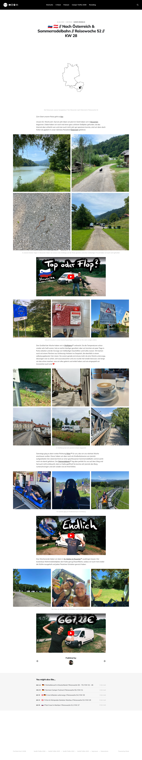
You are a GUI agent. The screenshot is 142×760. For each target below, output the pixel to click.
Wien (68, 454)
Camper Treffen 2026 (79, 5)
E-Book (58, 5)
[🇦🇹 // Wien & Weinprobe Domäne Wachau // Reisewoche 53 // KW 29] (71, 700)
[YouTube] (10, 5)
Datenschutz (104, 751)
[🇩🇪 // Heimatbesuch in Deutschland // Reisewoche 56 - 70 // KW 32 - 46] (71, 685)
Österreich (74, 130)
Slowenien (94, 122)
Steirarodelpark (64, 461)
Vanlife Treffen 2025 (54, 751)
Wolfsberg (68, 345)
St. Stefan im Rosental (72, 559)
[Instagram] (12, 5)
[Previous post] (37, 661)
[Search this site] (137, 4)
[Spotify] (14, 5)
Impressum (95, 751)
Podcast (66, 5)
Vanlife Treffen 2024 (68, 751)
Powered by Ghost (123, 751)
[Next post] (104, 661)
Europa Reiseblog (79, 22)
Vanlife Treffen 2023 (83, 751)
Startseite (49, 5)
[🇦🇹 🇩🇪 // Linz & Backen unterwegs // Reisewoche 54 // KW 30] (71, 695)
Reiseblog (92, 5)
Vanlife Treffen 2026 (39, 751)
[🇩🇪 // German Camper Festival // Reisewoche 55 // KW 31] (71, 690)
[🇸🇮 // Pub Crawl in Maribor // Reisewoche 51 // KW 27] (71, 705)
